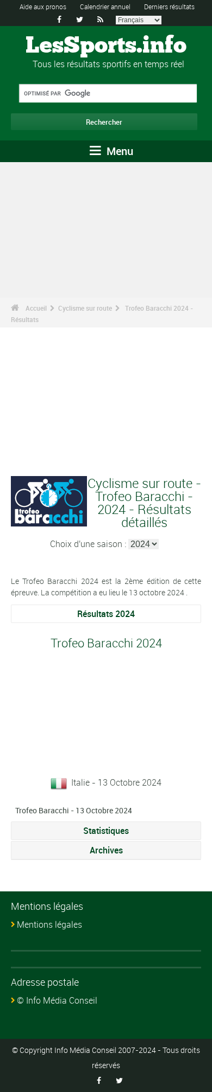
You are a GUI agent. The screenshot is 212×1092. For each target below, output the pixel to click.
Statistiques (106, 831)
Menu (118, 151)
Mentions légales (49, 924)
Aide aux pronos (43, 6)
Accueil (36, 308)
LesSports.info (106, 46)
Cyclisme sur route (85, 308)
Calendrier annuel (105, 6)
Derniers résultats (169, 6)
